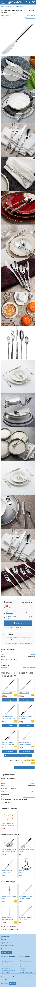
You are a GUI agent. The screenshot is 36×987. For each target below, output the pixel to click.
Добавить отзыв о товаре (10, 929)
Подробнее (4, 983)
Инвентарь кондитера (8, 971)
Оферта (22, 969)
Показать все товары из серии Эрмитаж (19, 756)
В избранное (31, 15)
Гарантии (22, 963)
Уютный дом (5, 972)
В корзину (18, 623)
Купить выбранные (24, 768)
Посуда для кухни (7, 961)
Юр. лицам (23, 965)
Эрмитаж (32, 654)
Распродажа (23, 967)
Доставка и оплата (25, 961)
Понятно (12, 983)
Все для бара (6, 969)
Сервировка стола (7, 967)
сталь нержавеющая (29, 667)
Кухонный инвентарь (8, 963)
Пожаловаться (7, 952)
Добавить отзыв (30, 18)
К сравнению (7, 15)
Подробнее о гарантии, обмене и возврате (19, 643)
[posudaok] (15, 2)
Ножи (3, 965)
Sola (33, 652)
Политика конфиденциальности (26, 971)
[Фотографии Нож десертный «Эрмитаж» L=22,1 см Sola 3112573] (18, 39)
